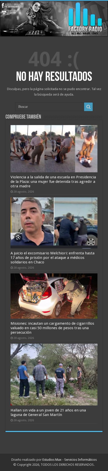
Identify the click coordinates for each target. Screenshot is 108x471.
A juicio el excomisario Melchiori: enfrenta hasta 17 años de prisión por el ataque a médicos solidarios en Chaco (52, 257)
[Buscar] (88, 107)
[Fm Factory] (54, 19)
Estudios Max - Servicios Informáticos (69, 459)
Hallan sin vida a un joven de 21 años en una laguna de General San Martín (48, 412)
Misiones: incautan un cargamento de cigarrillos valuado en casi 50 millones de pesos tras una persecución (52, 328)
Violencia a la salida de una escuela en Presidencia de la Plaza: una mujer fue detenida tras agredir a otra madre (53, 181)
